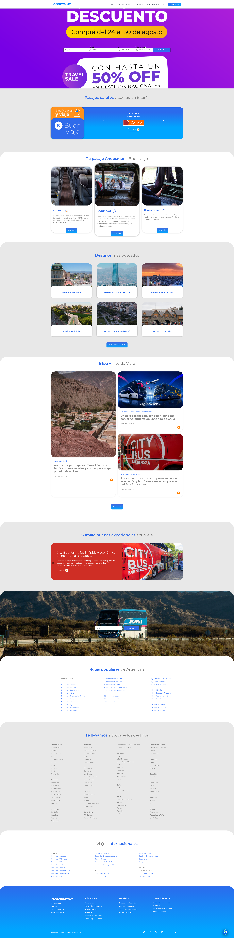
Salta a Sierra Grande (158, 699)
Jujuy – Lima (143, 862)
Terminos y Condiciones (93, 919)
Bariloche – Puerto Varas (60, 874)
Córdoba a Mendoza (111, 696)
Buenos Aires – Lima (102, 873)
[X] (156, 932)
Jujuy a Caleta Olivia (158, 682)
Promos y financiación (127, 906)
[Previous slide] (104, 121)
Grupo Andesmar (57, 909)
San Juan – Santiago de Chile (105, 865)
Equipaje (88, 912)
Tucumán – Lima (145, 853)
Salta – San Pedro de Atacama (106, 856)
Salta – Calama (56, 876)
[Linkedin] (175, 932)
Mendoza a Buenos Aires (70, 690)
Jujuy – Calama (100, 859)
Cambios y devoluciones (94, 915)
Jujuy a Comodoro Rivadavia (161, 679)
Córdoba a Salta (110, 702)
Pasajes (128, 4)
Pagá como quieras (126, 912)
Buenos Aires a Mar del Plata (114, 690)
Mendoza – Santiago (58, 856)
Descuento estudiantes (127, 903)
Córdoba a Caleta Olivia (112, 699)
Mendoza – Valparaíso (59, 859)
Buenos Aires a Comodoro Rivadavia (117, 687)
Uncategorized (60, 461)
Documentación (91, 909)
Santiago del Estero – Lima (148, 856)
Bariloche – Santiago (58, 865)
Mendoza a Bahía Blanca (70, 708)
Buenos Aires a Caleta (112, 685)
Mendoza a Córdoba (68, 684)
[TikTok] (169, 932)
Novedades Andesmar (130, 412)
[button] (174, 4)
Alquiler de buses (57, 913)
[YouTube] (162, 932)
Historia (54, 906)
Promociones (139, 4)
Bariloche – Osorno (102, 853)
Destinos (121, 4)
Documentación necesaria (162, 909)
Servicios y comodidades (128, 909)
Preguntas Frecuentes (151, 4)
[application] (131, 4)
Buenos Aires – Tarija (146, 873)
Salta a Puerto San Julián (160, 696)
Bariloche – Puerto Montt (60, 871)
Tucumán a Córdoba (158, 707)
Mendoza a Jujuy (67, 705)
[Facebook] (150, 932)
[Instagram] (144, 932)
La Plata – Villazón (145, 876)
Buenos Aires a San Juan (113, 682)
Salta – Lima (143, 859)
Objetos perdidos (159, 912)
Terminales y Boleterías (93, 906)
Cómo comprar (90, 903)
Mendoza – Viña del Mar (60, 862)
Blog (164, 4)
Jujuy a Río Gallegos (158, 685)
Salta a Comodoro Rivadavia (161, 693)
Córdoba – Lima (100, 876)
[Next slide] (163, 121)
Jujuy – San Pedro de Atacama (106, 862)
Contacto (156, 906)
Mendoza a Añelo (67, 693)
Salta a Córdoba (156, 690)
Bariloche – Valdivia (58, 868)
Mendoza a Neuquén (69, 699)
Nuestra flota (56, 903)
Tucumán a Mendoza (158, 710)
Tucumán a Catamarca (159, 704)
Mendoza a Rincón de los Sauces (73, 696)
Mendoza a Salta (67, 702)
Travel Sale (113, 4)
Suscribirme (131, 628)
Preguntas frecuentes (161, 903)
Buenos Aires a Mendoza (113, 679)
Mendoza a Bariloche (69, 711)
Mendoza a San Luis (68, 687)
